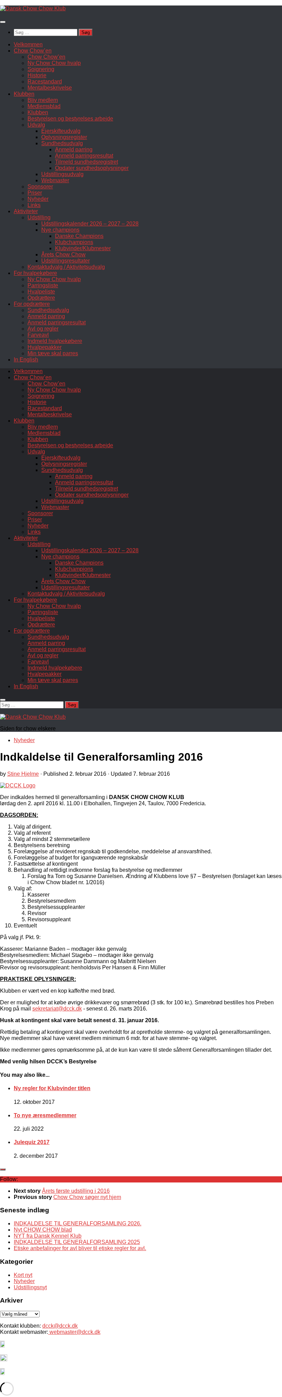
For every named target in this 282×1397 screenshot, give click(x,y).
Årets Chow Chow (63, 254)
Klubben (24, 94)
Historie (37, 75)
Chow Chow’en (33, 51)
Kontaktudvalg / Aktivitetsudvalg (66, 267)
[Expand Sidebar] (3, 1169)
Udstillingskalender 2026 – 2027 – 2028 (90, 224)
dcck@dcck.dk (60, 1326)
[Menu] (3, 22)
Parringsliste (43, 285)
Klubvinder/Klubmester (83, 248)
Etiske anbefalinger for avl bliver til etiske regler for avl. (80, 1248)
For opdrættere (32, 304)
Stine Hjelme (23, 774)
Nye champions (60, 230)
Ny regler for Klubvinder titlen (52, 1088)
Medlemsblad (44, 106)
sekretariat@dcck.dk (57, 1009)
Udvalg (36, 125)
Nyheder (38, 199)
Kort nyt (23, 1275)
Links (34, 205)
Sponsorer (40, 186)
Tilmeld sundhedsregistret (86, 162)
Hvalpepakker (45, 347)
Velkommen (28, 44)
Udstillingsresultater (65, 261)
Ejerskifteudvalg (60, 131)
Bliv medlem (43, 100)
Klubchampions (74, 242)
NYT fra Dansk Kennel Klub (48, 1236)
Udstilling (39, 217)
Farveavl (38, 335)
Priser (35, 193)
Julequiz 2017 (32, 1142)
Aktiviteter (26, 211)
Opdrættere (41, 298)
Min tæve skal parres (53, 353)
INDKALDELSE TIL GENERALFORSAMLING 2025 (77, 1242)
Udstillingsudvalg (62, 174)
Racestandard (45, 81)
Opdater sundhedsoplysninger (92, 168)
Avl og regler (43, 329)
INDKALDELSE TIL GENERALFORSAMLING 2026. (77, 1223)
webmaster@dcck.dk (74, 1332)
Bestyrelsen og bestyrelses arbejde (70, 119)
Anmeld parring (74, 149)
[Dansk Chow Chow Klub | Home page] (33, 8)
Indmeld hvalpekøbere (55, 341)
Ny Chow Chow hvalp (54, 63)
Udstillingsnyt (30, 1287)
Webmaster (55, 180)
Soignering (41, 69)
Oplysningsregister (64, 137)
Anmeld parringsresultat (84, 156)
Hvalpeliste (41, 292)
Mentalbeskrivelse (50, 88)
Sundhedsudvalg (62, 143)
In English (26, 359)
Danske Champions (79, 236)
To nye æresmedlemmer (45, 1115)
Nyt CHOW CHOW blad (43, 1230)
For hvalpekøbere (35, 273)
